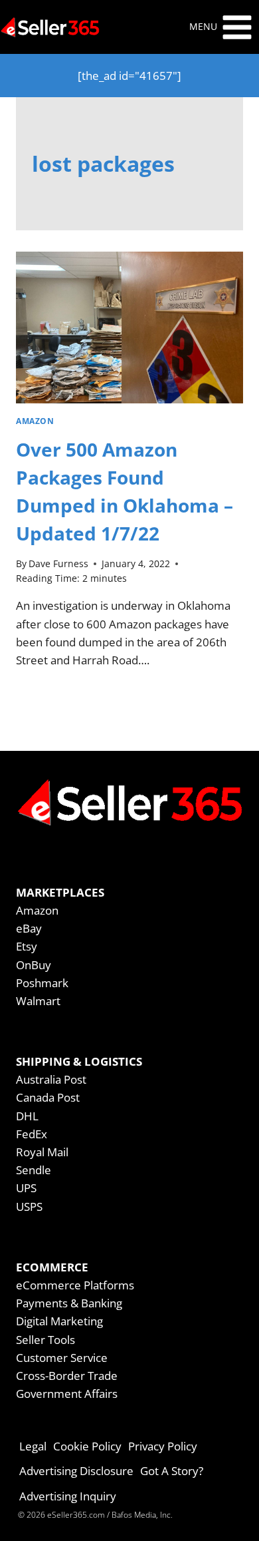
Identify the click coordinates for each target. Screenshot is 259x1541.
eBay (29, 928)
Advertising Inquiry (67, 1496)
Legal (32, 1446)
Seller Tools (45, 1339)
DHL (27, 1116)
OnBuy (33, 965)
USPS (29, 1206)
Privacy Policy (162, 1446)
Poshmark (42, 983)
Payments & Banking (69, 1303)
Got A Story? (171, 1470)
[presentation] (129, 327)
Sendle (33, 1170)
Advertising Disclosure (76, 1470)
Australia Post (51, 1079)
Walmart (38, 1000)
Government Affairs (67, 1393)
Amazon (35, 420)
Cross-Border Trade (67, 1375)
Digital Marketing (59, 1321)
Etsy (26, 946)
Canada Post (48, 1097)
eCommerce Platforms (75, 1285)
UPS (26, 1188)
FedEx (31, 1134)
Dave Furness (58, 563)
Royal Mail (42, 1152)
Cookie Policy (87, 1446)
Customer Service (62, 1357)
